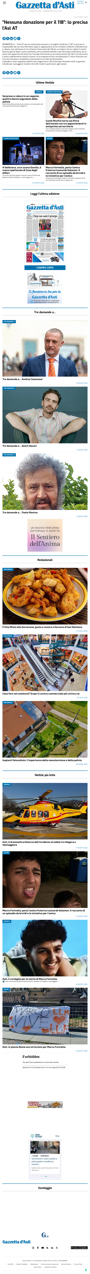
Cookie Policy (37, 1267)
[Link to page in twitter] (7, 38)
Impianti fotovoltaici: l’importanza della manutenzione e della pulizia (42, 760)
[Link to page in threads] (18, 38)
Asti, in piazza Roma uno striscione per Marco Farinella (34, 1046)
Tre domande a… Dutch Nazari (19, 445)
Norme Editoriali (66, 1264)
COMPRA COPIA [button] (45, 267)
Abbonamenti (34, 1264)
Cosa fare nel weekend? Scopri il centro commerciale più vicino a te (41, 693)
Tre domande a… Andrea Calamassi (22, 379)
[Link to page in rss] (47, 1247)
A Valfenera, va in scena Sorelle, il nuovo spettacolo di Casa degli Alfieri (21, 170)
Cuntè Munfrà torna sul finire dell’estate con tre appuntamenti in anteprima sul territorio (66, 123)
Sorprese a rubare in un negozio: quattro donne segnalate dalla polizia (20, 98)
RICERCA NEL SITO (80, 2)
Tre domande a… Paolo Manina (20, 512)
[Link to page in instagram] (33, 1247)
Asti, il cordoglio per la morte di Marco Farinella (29, 978)
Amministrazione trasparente (50, 1264)
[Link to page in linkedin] (11, 38)
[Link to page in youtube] (42, 1247)
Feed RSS (10, 1264)
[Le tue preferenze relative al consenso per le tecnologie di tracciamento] (86, 1270)
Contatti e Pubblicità (22, 1264)
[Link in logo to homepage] (16, 1241)
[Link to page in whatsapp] (15, 38)
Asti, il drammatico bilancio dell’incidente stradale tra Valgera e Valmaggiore (39, 843)
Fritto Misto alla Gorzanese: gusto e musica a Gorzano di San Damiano (42, 626)
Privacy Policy (78, 1264)
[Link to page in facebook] (4, 38)
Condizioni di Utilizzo (50, 1267)
